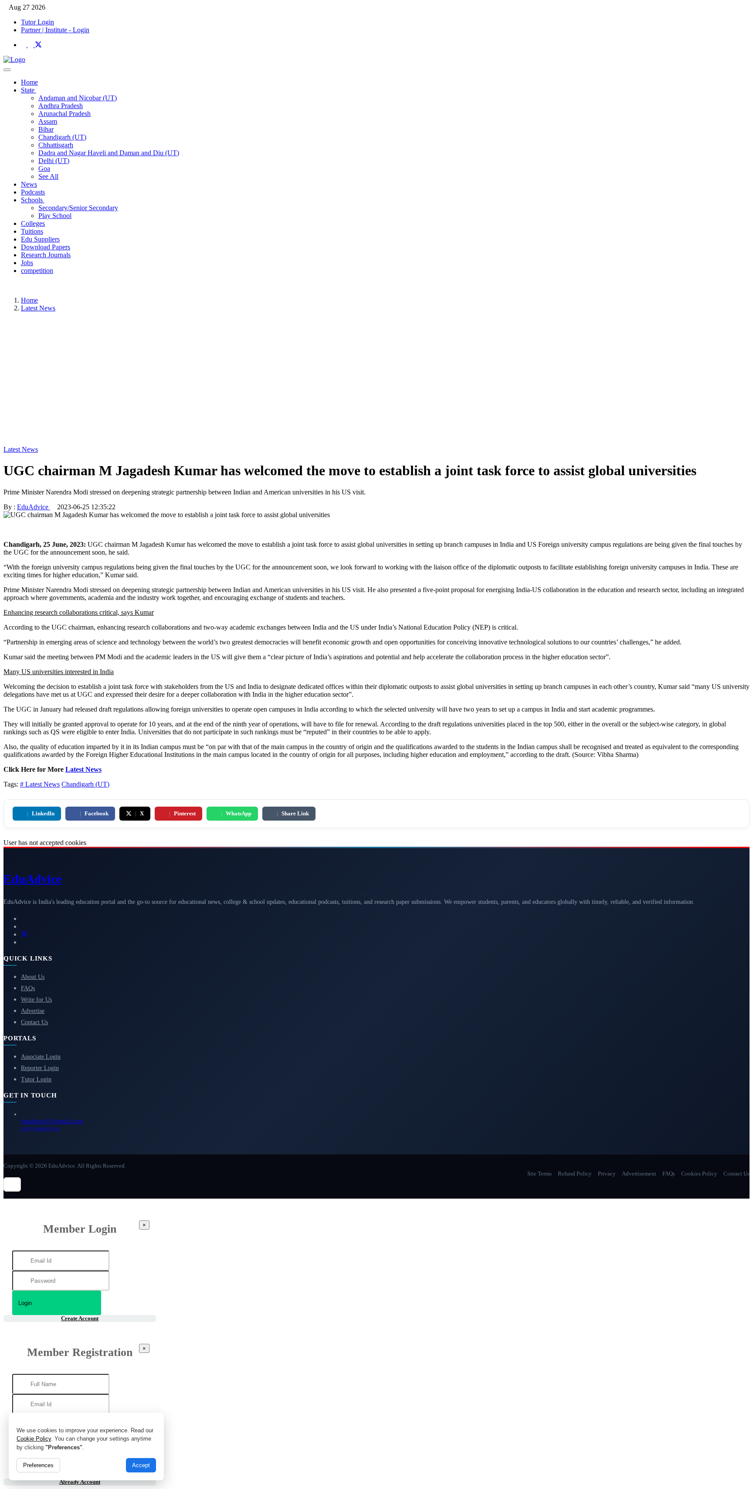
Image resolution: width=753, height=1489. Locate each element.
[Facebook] (31, 44)
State (28, 90)
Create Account (79, 1318)
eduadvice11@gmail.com (52, 1121)
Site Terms (539, 1173)
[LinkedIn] (23, 918)
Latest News (38, 308)
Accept (141, 1465)
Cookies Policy (699, 1173)
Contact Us (34, 1022)
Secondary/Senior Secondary (78, 207)
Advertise (32, 1011)
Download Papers (45, 247)
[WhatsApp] (23, 942)
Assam (47, 121)
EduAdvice (33, 507)
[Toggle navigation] (6, 69)
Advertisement (639, 1173)
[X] (38, 44)
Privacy (607, 1173)
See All (48, 176)
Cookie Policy (34, 1438)
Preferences (38, 1465)
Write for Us (36, 999)
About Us (32, 977)
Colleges (33, 223)
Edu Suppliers (40, 239)
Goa (44, 168)
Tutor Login (37, 22)
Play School (54, 215)
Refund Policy (575, 1173)
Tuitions (32, 231)
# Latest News (40, 784)
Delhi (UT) (53, 160)
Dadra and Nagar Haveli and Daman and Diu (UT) (108, 153)
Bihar (46, 129)
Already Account (79, 1482)
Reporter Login (40, 1068)
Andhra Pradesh (60, 105)
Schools (32, 200)
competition (37, 270)
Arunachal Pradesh (64, 113)
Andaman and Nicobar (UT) (77, 98)
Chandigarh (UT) (62, 137)
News (29, 184)
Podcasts (33, 192)
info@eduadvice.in (40, 1128)
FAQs (28, 988)
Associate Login (41, 1056)
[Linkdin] (24, 44)
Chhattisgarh (55, 145)
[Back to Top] (12, 1184)
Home (29, 82)
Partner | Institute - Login (55, 30)
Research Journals (46, 255)
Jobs (27, 262)
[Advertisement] (376, 380)
